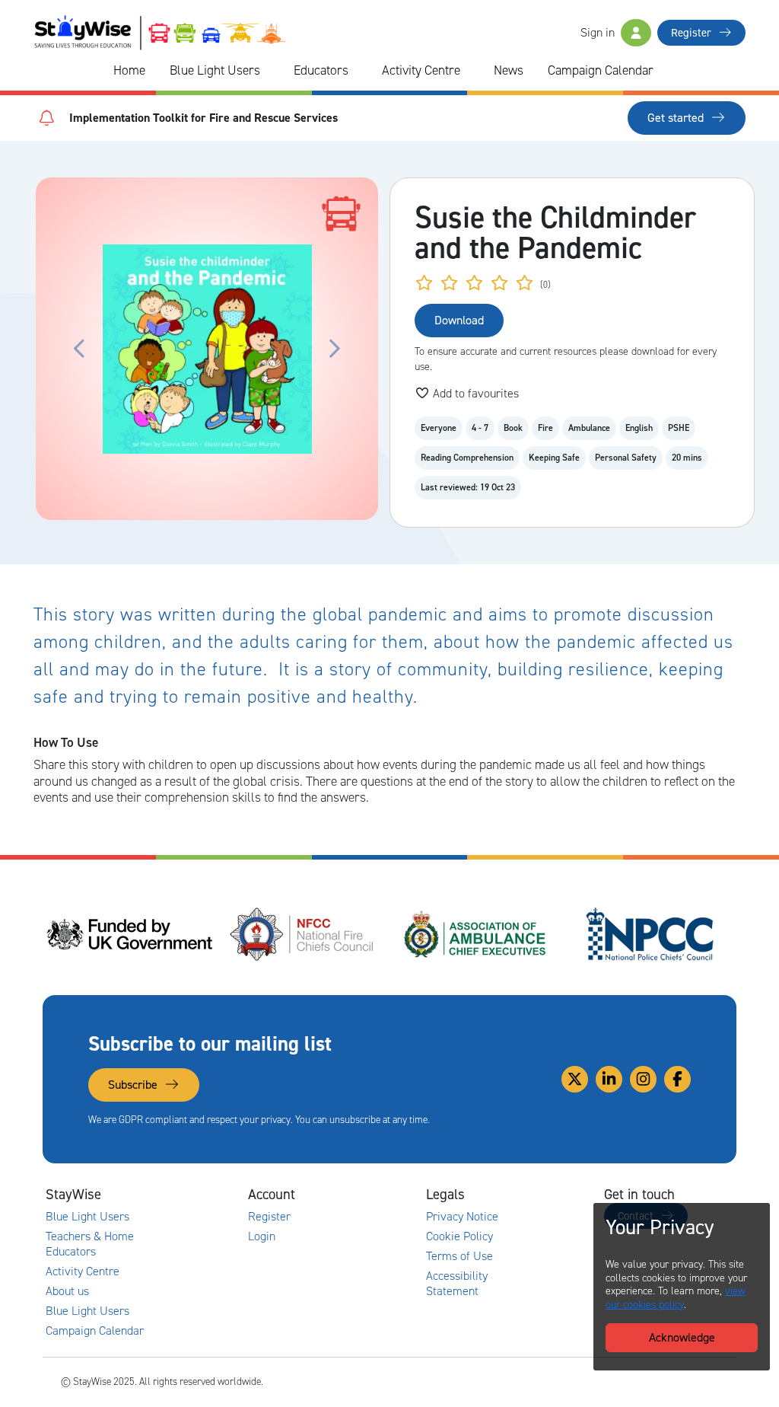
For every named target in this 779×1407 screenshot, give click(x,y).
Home (129, 70)
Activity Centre (421, 70)
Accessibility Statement (457, 1283)
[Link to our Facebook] (677, 1079)
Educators (321, 70)
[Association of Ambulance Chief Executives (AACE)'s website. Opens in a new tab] (476, 934)
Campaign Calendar (600, 70)
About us (67, 1291)
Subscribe (134, 1085)
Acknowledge (682, 1337)
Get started (677, 118)
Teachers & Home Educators (90, 1244)
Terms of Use (459, 1256)
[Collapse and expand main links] (170, 1194)
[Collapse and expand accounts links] (348, 1194)
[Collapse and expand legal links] (526, 1194)
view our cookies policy (676, 1298)
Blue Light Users (215, 70)
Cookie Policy (459, 1236)
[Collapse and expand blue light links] (270, 70)
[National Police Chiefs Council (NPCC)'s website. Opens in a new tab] (649, 934)
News (508, 70)
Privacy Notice (462, 1216)
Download (459, 320)
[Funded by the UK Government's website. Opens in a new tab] (129, 934)
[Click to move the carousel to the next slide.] (333, 348)
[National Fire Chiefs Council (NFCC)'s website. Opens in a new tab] (302, 934)
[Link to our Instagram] (643, 1079)
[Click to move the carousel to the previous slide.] (80, 348)
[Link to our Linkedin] (609, 1079)
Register (692, 32)
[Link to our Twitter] (574, 1079)
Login (261, 1236)
